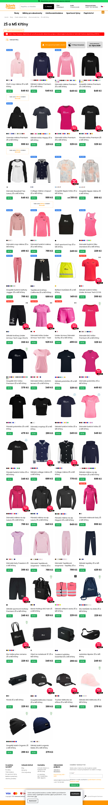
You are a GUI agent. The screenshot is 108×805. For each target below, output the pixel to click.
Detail (9, 91)
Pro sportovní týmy (11, 774)
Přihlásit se (74, 785)
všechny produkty (10, 778)
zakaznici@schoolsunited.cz (62, 780)
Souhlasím (75, 794)
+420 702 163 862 (91, 7)
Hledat (49, 6)
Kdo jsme (24, 770)
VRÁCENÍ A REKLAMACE (57, 770)
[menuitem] (17, 13)
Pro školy (8, 770)
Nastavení (33, 801)
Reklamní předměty (11, 776)
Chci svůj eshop (26, 772)
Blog (23, 768)
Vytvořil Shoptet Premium (95, 796)
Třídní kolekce (9, 772)
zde (35, 796)
